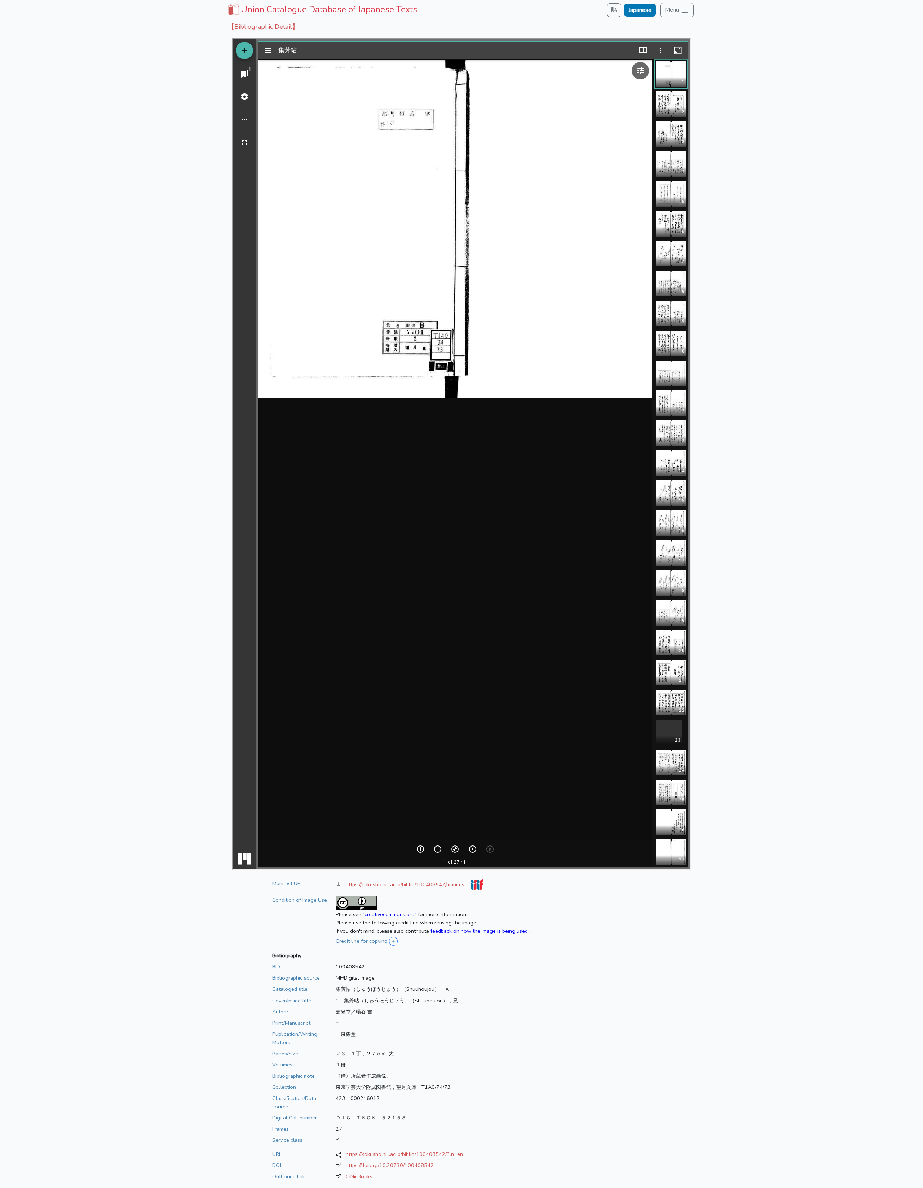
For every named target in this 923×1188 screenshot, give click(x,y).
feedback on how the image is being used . (480, 931)
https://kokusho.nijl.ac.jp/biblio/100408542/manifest (407, 884)
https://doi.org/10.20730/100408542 (390, 1165)
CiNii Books (359, 1176)
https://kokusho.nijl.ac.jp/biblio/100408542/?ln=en (404, 1154)
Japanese (640, 10)
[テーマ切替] (614, 10)
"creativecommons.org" (389, 914)
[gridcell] (321, 9)
